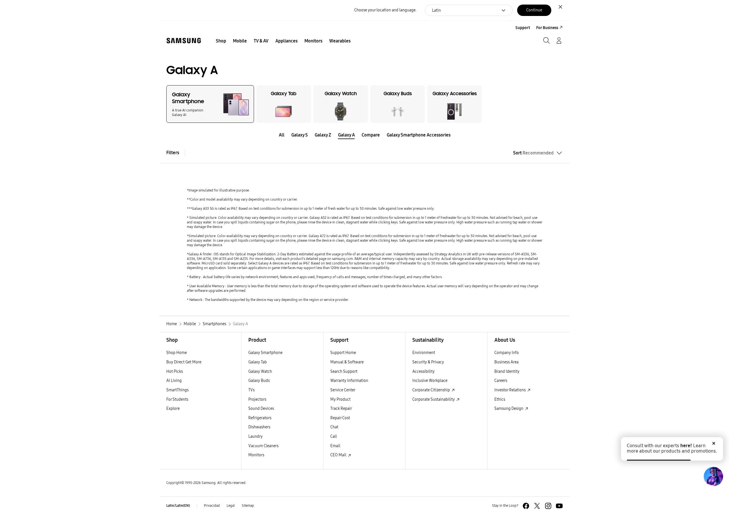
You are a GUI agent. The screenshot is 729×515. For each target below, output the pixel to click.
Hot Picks (174, 371)
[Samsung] (183, 40)
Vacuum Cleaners (263, 445)
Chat (334, 427)
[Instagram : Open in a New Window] (548, 505)
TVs (251, 390)
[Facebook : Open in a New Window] (526, 505)
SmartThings (177, 390)
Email (335, 445)
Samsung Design (509, 408)
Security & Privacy (428, 362)
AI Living (174, 380)
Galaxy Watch (260, 371)
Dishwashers (259, 427)
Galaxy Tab (257, 362)
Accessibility (423, 371)
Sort (533, 153)
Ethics (499, 399)
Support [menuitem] (522, 27)
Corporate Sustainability (434, 399)
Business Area (506, 362)
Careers (500, 380)
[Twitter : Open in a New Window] (537, 505)
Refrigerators (259, 418)
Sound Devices (261, 408)
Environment (423, 352)
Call (333, 436)
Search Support (343, 371)
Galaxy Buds (259, 380)
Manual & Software (347, 362)
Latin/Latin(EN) (178, 506)
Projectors (257, 399)
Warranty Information (349, 380)
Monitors (256, 455)
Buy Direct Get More (183, 362)
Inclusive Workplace (429, 380)
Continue (534, 10)
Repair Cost (340, 418)
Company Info (506, 352)
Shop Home (176, 352)
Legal (231, 506)
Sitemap (248, 506)
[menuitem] (221, 41)
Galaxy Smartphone (265, 352)
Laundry (255, 436)
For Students (177, 399)
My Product (340, 399)
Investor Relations (510, 390)
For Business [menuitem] (547, 27)
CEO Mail (338, 455)
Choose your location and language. (385, 10)
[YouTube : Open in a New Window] (559, 505)
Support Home (343, 352)
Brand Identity (506, 371)
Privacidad (212, 506)
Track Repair (341, 408)
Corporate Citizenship (431, 390)
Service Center (342, 390)
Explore (173, 408)
